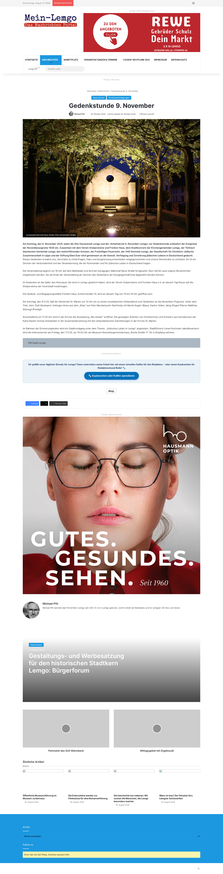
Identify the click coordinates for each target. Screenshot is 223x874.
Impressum (160, 59)
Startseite (31, 59)
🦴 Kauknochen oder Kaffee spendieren (111, 376)
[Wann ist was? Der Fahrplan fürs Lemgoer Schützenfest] (179, 780)
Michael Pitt (79, 114)
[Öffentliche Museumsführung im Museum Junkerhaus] (43, 780)
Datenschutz (179, 59)
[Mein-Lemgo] (51, 21)
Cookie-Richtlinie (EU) (136, 59)
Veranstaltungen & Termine (100, 59)
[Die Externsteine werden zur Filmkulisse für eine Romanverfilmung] (88, 780)
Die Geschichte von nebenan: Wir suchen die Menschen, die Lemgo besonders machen (131, 798)
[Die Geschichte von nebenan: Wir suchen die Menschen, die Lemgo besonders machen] (134, 780)
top (112, 391)
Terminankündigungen (119, 97)
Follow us (28, 844)
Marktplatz (71, 59)
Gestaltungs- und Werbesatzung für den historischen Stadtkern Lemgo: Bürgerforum (76, 663)
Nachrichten (50, 59)
